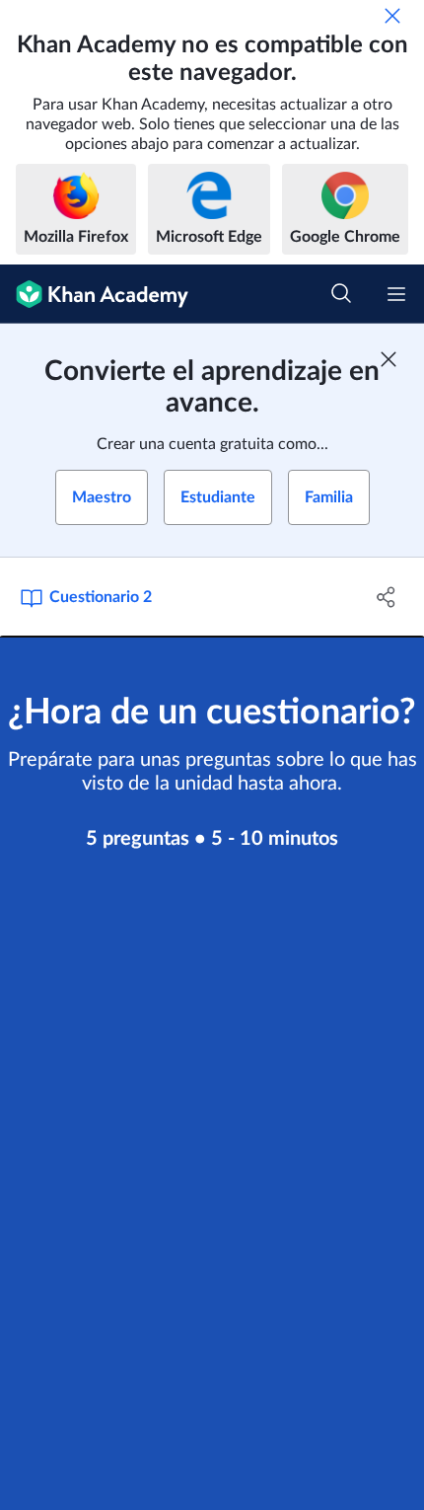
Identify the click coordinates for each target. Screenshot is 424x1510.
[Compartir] (387, 597)
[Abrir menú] (396, 294)
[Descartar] (392, 16)
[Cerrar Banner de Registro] (388, 359)
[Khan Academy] (94, 294)
